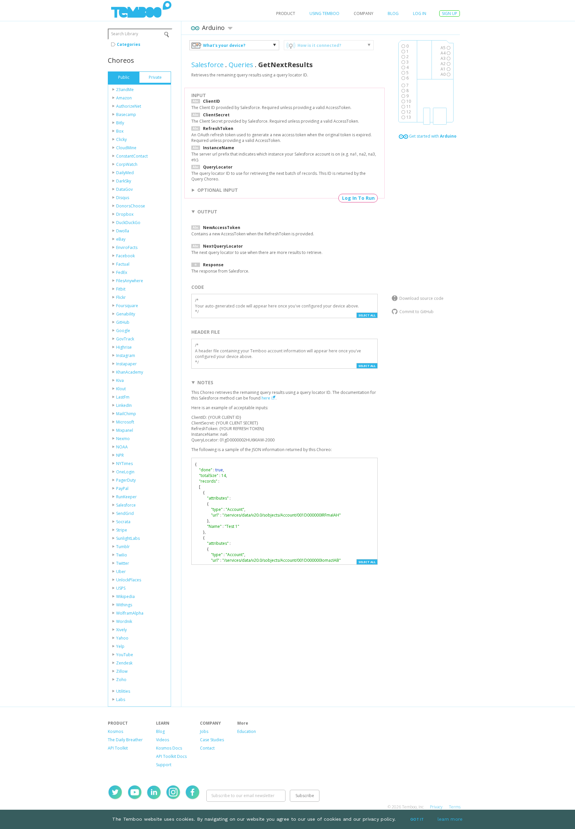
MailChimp (126, 413)
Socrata (123, 522)
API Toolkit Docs (171, 756)
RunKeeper (126, 497)
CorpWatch (126, 164)
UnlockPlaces (128, 580)
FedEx (121, 272)
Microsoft (125, 422)
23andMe (125, 89)
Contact (207, 748)
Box (119, 131)
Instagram (125, 355)
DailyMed (125, 173)
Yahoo (122, 638)
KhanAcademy (129, 372)
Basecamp (126, 114)
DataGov (124, 189)
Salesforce (126, 505)
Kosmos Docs (169, 748)
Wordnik (124, 621)
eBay (120, 239)
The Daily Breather (125, 740)
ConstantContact (132, 156)
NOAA (122, 447)
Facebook (125, 256)
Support (163, 765)
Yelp (120, 646)
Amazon (124, 98)
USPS (120, 588)
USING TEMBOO (324, 13)
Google (123, 330)
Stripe (121, 530)
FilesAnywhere (129, 281)
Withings (124, 605)
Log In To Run (358, 198)
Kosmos (115, 731)
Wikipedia (125, 596)
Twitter (122, 563)
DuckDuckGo (128, 222)
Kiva (120, 380)
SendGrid (125, 513)
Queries (241, 64)
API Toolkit (118, 748)
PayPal (122, 488)
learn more (450, 819)
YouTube (124, 654)
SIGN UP (449, 13)
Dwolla (122, 231)
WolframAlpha (129, 613)
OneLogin (125, 472)
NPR (120, 455)
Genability (125, 314)
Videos (162, 740)
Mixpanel (124, 430)
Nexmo (123, 438)
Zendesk (124, 663)
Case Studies (212, 740)
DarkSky (123, 181)
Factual (122, 264)
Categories (128, 44)
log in (419, 13)
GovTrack (125, 339)
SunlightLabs (128, 538)
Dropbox (124, 214)
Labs (120, 699)
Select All (367, 315)
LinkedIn (124, 405)
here (266, 398)
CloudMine (126, 148)
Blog (393, 13)
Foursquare (127, 305)
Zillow (121, 671)
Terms (455, 807)
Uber (121, 571)
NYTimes (124, 463)
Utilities (123, 691)
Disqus (122, 197)
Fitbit (120, 289)
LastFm (122, 397)
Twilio (121, 555)
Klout (121, 389)
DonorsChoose (130, 206)
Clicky (121, 139)
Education (246, 731)
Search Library (124, 34)
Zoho (121, 679)
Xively (121, 630)
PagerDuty (126, 480)
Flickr (121, 297)
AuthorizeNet (128, 106)
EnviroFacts (126, 247)
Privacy (436, 807)
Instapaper (126, 364)
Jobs (204, 731)
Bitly (120, 123)
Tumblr (123, 546)
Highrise (124, 347)
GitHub (122, 322)
